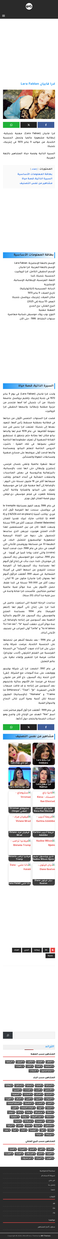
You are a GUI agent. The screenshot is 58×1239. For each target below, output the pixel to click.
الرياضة (9, 1062)
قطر (19, 1126)
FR (54, 1213)
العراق (18, 1099)
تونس (11, 1112)
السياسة (49, 1066)
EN (54, 1209)
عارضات (33, 1071)
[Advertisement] (29, 52)
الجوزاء (22, 1149)
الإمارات (28, 1090)
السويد (38, 1099)
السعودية (16, 1094)
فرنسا (17, 1121)
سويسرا (39, 1121)
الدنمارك (27, 1094)
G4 (46, 950)
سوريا (49, 1121)
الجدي (26, 950)
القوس (49, 1158)
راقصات (19, 1066)
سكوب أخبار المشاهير (46, 1227)
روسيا (24, 1117)
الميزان (39, 1158)
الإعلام (49, 1062)
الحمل (12, 1149)
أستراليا (49, 1085)
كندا (50, 1130)
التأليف (30, 1062)
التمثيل (19, 1062)
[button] (4, 15)
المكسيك (28, 1103)
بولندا (28, 1112)
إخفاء (34, 169)
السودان (49, 1099)
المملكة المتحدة (14, 1103)
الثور (41, 1149)
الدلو (40, 1154)
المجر (49, 1103)
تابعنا (53, 1190)
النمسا (49, 1108)
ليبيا (14, 1130)
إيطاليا (37, 950)
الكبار (29, 1066)
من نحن (52, 1181)
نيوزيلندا (49, 1134)
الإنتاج (40, 1062)
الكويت (8, 1099)
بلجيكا (50, 956)
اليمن (14, 1108)
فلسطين (48, 1126)
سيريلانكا (28, 1121)
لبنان (23, 1130)
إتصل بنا (51, 1185)
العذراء (18, 1154)
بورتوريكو (38, 1112)
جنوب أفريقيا (36, 1117)
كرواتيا (10, 1126)
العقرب (8, 1154)
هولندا (39, 1134)
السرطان (29, 1154)
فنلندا (28, 1126)
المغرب (39, 1103)
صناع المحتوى (46, 1071)
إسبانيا (29, 1085)
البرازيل (49, 1094)
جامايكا (49, 1117)
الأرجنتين (48, 1090)
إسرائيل (19, 1085)
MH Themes (46, 1236)
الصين (28, 1099)
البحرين (17, 1090)
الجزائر (38, 1094)
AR (54, 1204)
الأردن (38, 1090)
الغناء (16, 950)
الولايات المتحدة (27, 1108)
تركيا (19, 1112)
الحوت (49, 1154)
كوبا (42, 1130)
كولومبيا (33, 1130)
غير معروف (27, 1158)
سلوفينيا (14, 1117)
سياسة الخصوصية (47, 1171)
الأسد (50, 1149)
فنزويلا (37, 1126)
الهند (40, 1108)
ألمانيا (39, 1085)
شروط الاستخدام (48, 1176)
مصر (6, 1130)
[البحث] (8, 1035)
